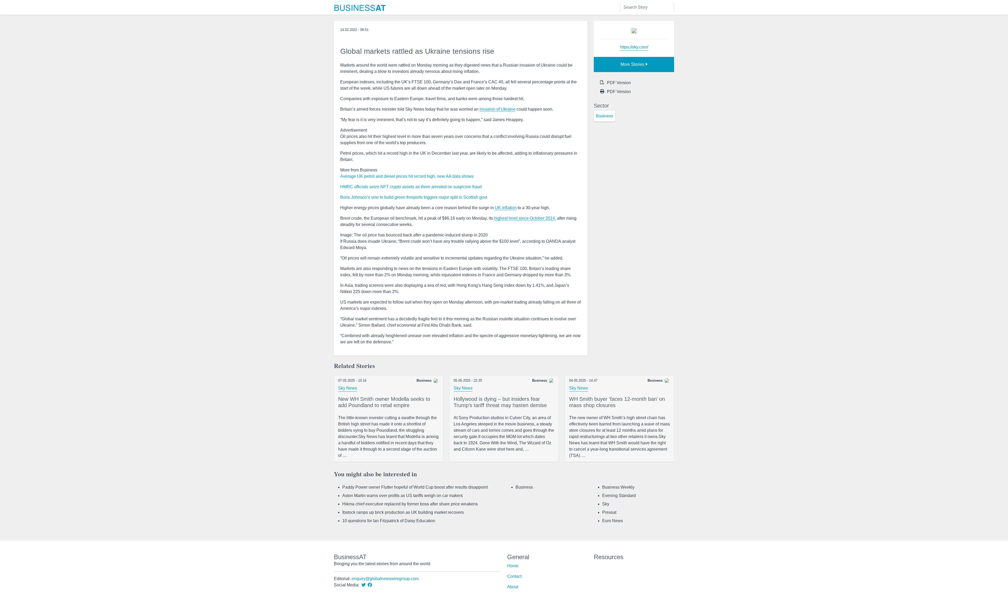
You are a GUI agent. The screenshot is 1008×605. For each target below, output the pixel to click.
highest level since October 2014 (524, 218)
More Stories (633, 64)
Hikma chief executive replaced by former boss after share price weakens (410, 504)
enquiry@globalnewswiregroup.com (385, 578)
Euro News (612, 520)
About (512, 587)
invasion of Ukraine (498, 109)
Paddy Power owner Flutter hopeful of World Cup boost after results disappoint (415, 487)
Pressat (609, 512)
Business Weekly (618, 487)
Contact (514, 576)
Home (512, 566)
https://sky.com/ (634, 47)
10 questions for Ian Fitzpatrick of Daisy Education (388, 520)
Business (524, 487)
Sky (605, 504)
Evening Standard (619, 495)
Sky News (347, 388)
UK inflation (506, 208)
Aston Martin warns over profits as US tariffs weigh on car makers (402, 495)
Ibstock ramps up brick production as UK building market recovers (403, 512)
